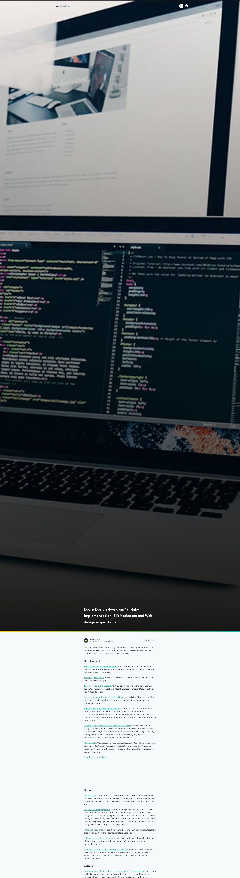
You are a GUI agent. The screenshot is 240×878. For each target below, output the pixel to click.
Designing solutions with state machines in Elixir (107, 725)
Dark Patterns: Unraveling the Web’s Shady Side (106, 849)
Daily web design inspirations (97, 838)
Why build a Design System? (97, 809)
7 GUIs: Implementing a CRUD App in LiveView (105, 697)
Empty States (90, 795)
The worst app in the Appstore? (98, 685)
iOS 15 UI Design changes (95, 829)
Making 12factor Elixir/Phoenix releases (102, 708)
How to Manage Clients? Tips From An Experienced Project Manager (115, 871)
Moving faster (90, 742)
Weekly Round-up (150, 640)
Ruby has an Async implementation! (101, 666)
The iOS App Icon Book (94, 677)
